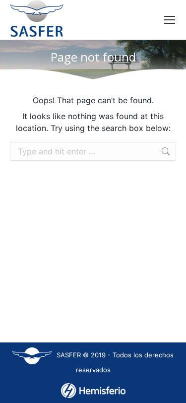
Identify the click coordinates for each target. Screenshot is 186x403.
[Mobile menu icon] (169, 19)
